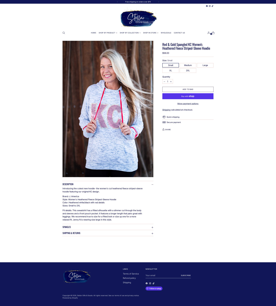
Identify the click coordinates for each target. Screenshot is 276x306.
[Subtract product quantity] (171, 81)
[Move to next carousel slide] (211, 255)
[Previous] (117, 2)
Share (168, 130)
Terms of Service (131, 274)
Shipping (166, 110)
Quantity (166, 77)
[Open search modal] (64, 33)
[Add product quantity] (164, 81)
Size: (167, 60)
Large (205, 65)
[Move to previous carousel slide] (207, 255)
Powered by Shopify (70, 298)
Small (170, 65)
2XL (188, 70)
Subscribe (186, 275)
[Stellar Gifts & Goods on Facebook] (207, 6)
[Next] (158, 2)
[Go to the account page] (208, 33)
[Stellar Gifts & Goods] (138, 18)
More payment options (187, 103)
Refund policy (129, 278)
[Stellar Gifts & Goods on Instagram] (210, 6)
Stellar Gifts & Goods (85, 296)
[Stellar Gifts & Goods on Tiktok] (212, 6)
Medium (188, 65)
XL (170, 70)
